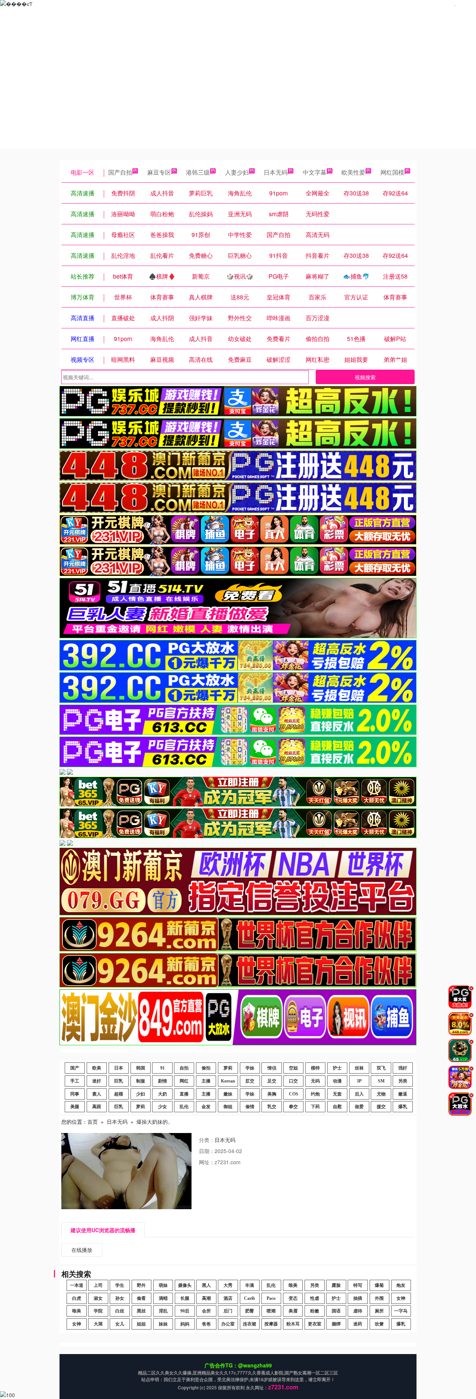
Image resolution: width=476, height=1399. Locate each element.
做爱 (359, 1106)
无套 (337, 1094)
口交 (293, 1081)
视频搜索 (365, 377)
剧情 (162, 1081)
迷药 (357, 1324)
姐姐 (141, 1324)
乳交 (271, 1106)
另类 (402, 1081)
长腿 (184, 1298)
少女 (162, 1106)
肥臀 (249, 1311)
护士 (337, 1068)
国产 (74, 1068)
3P (359, 1081)
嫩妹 (227, 1094)
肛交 (249, 1081)
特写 (357, 1285)
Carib (249, 1298)
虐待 (357, 1311)
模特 (315, 1068)
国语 (336, 1311)
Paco (271, 1298)
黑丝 (141, 1311)
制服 (140, 1081)
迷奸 (96, 1081)
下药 (315, 1106)
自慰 (337, 1106)
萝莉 (227, 1068)
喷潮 (271, 1311)
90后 (184, 1311)
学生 (119, 1285)
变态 (293, 1298)
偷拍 (206, 1068)
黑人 (206, 1285)
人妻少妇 (237, 172)
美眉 (293, 1311)
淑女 (98, 1298)
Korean (228, 1081)
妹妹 (163, 1324)
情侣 (271, 1068)
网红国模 (392, 172)
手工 (74, 1081)
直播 (184, 1094)
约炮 (315, 1094)
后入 (359, 1094)
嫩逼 (402, 1094)
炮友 (400, 1285)
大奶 (162, 1094)
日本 (118, 1068)
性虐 (314, 1298)
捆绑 (336, 1324)
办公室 (228, 1324)
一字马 (401, 1311)
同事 (74, 1094)
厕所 (379, 1311)
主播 (206, 1081)
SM (381, 1081)
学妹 (249, 1068)
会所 (206, 1311)
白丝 (119, 1311)
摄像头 (185, 1285)
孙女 (119, 1298)
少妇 (140, 1094)
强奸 (402, 1068)
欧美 (96, 1068)
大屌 (98, 1324)
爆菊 (379, 1285)
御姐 (227, 1106)
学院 (98, 1311)
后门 (227, 1311)
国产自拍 (120, 172)
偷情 (249, 1106)
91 (162, 1068)
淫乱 (163, 1311)
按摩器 (271, 1324)
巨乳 (118, 1081)
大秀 (227, 1285)
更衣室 (314, 1324)
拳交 (293, 1106)
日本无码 (275, 172)
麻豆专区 (159, 172)
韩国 (140, 1068)
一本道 (76, 1285)
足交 (271, 1081)
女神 (400, 1298)
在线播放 (81, 1249)
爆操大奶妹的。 (154, 1121)
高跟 (96, 1106)
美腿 (74, 1106)
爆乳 (402, 1106)
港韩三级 (198, 172)
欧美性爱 (353, 172)
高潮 (206, 1298)
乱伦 (184, 1106)
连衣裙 (249, 1324)
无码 (315, 1081)
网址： (207, 1162)
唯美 (293, 1285)
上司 (98, 1285)
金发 (206, 1106)
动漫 (337, 1081)
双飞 (381, 1068)
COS (293, 1094)
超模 (118, 1094)
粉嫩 (314, 1311)
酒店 (227, 1298)
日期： (207, 1151)
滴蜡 (163, 1298)
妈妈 (184, 1324)
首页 (92, 1121)
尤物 (381, 1094)
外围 (379, 1298)
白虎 (76, 1298)
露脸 (336, 1285)
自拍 (184, 1068)
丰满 (249, 1285)
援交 (381, 1106)
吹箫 (379, 1324)
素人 (96, 1094)
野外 (141, 1285)
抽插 (357, 1298)
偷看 (141, 1298)
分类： (207, 1139)
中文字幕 (315, 172)
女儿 (119, 1324)
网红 (184, 1081)
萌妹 (163, 1285)
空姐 (293, 1068)
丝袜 (359, 1068)
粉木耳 (293, 1324)
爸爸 (206, 1324)
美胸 (271, 1094)
